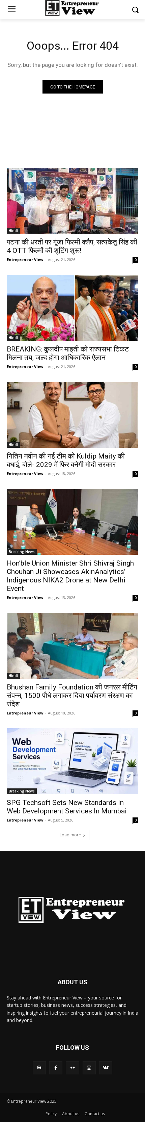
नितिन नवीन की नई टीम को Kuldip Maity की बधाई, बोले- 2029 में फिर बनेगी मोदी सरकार (66, 460)
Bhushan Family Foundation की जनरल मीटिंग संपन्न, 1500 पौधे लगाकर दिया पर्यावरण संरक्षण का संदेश (72, 695)
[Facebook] (55, 1067)
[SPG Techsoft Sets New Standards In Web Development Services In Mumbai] (72, 761)
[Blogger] (39, 1067)
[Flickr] (72, 1067)
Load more (70, 835)
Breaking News (22, 551)
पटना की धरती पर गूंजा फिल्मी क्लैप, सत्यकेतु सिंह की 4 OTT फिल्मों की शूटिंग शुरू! (72, 246)
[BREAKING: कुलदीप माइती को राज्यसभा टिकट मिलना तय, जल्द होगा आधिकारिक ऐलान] (72, 308)
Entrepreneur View (25, 259)
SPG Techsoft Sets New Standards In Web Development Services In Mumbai (67, 807)
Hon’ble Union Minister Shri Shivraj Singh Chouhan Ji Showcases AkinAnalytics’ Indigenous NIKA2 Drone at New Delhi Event (70, 576)
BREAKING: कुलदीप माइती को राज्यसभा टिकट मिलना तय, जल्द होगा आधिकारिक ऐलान (68, 353)
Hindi (13, 230)
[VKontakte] (105, 1067)
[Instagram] (89, 1067)
